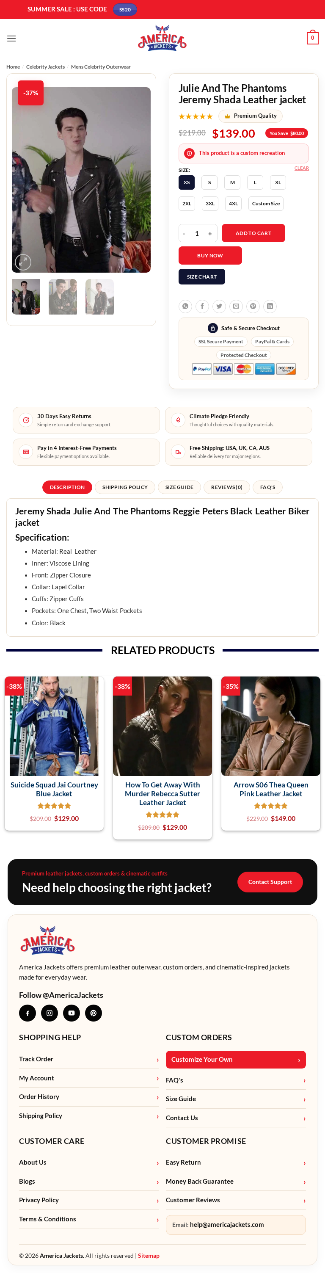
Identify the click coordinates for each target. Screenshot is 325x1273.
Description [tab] (67, 487)
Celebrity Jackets (45, 66)
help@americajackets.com (227, 1224)
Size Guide (181, 1098)
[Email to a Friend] (236, 306)
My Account (36, 1078)
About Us (33, 1162)
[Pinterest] (93, 1013)
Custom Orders (199, 1037)
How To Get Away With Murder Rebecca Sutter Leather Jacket (162, 793)
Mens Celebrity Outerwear (101, 66)
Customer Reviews (193, 1200)
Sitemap (149, 1255)
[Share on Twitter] (219, 306)
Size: (184, 170)
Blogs (27, 1181)
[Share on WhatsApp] (185, 306)
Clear (302, 168)
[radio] (187, 182)
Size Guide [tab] (179, 487)
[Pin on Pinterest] (253, 306)
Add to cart (253, 233)
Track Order (36, 1059)
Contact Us (182, 1117)
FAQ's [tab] (267, 487)
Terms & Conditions (47, 1219)
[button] (11, 38)
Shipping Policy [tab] (125, 487)
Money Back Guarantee (200, 1181)
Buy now (210, 255)
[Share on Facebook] (202, 306)
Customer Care (52, 1141)
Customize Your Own (202, 1059)
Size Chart (202, 276)
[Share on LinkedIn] (270, 306)
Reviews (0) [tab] (226, 487)
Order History (39, 1096)
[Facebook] (27, 1013)
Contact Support (270, 881)
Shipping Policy (40, 1115)
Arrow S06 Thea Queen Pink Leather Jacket (271, 789)
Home (13, 66)
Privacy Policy (39, 1200)
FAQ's (174, 1080)
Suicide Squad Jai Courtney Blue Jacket (54, 789)
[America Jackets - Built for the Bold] (163, 38)
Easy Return (183, 1162)
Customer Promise (206, 1141)
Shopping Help (50, 1037)
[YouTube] (71, 1013)
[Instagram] (49, 1013)
